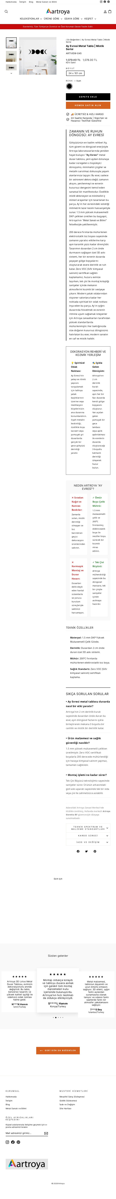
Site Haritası (65, 1108)
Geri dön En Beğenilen (60, 1050)
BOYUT (70, 68)
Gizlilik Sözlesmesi (68, 1101)
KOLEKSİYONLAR (30, 18)
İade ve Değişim (88, 842)
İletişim (22, 2)
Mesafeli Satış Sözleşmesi (72, 1097)
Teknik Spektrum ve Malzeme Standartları (88, 828)
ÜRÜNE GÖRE (52, 18)
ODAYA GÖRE (72, 18)
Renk (73, 81)
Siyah (69, 86)
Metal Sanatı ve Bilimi (46, 2)
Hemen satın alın (88, 105)
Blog (31, 2)
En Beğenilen (73, 40)
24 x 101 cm (75, 73)
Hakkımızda (11, 2)
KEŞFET (89, 18)
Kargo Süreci (88, 836)
